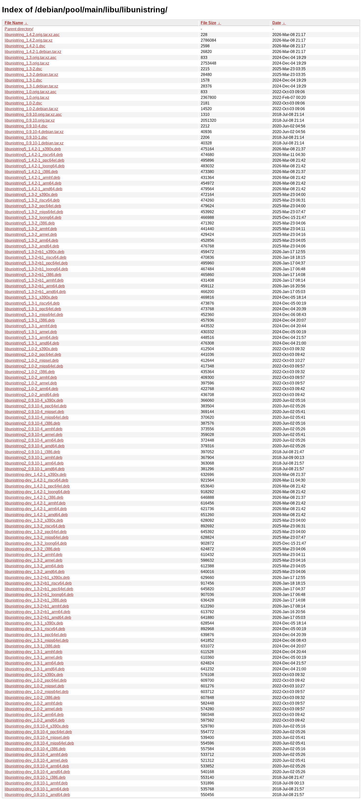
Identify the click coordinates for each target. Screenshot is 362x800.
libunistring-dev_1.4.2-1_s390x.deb (35, 474)
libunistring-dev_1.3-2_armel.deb (33, 560)
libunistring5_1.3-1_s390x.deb (31, 297)
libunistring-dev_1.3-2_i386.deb (32, 549)
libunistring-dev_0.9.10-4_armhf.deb (36, 754)
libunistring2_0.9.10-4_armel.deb (33, 435)
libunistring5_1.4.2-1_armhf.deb (32, 177)
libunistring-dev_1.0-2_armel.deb (33, 709)
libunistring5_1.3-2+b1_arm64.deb (35, 286)
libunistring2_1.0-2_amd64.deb (32, 395)
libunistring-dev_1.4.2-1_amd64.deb (36, 515)
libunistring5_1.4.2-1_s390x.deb (33, 149)
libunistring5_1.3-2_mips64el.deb (34, 212)
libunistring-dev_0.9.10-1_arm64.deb (37, 789)
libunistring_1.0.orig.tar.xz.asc (30, 92)
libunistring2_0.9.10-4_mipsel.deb (34, 412)
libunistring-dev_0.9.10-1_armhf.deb (36, 783)
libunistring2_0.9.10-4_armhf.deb (33, 429)
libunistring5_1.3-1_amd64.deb (32, 343)
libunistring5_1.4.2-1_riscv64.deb (34, 155)
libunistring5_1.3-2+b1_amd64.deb (35, 292)
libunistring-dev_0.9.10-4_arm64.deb (37, 766)
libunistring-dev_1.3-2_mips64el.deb (36, 537)
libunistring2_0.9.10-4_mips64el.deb (36, 417)
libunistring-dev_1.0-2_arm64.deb (34, 715)
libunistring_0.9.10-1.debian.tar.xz (34, 143)
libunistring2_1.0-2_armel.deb (31, 383)
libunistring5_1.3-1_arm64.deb (31, 337)
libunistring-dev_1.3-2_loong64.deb (36, 543)
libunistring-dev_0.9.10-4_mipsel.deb (37, 737)
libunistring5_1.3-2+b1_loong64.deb (36, 269)
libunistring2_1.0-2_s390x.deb (31, 349)
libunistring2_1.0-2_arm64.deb (31, 389)
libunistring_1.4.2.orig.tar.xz (28, 40)
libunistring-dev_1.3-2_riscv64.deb (35, 526)
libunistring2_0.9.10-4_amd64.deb (35, 446)
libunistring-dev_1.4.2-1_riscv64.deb (36, 480)
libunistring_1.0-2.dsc (23, 103)
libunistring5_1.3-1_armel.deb (31, 332)
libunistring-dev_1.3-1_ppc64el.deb (35, 635)
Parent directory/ (19, 29)
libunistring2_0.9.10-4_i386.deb (32, 423)
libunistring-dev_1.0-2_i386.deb (32, 698)
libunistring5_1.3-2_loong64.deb (33, 217)
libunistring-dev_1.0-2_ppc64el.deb (35, 680)
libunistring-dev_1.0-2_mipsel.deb (34, 686)
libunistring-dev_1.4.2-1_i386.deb (34, 497)
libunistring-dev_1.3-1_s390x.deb (34, 623)
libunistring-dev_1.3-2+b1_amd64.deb (38, 617)
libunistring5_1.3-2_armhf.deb (31, 229)
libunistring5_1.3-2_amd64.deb (32, 246)
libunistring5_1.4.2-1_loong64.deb (35, 166)
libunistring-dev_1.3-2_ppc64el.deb (35, 532)
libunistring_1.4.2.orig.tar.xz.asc (32, 35)
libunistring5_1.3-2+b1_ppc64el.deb (36, 263)
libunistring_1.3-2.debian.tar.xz (31, 74)
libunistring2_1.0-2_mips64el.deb (34, 366)
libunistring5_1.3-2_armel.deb (31, 234)
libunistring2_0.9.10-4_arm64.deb (34, 440)
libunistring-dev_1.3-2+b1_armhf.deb (37, 606)
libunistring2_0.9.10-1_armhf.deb (33, 457)
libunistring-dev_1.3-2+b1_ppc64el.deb (39, 589)
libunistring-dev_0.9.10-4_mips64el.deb (39, 743)
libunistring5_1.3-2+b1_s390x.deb (34, 252)
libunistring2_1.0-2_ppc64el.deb (33, 354)
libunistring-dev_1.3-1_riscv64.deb (35, 629)
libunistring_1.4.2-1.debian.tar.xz (33, 52)
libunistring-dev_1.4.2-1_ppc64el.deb (37, 486)
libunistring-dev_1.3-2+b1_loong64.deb (39, 594)
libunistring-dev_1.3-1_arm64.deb (34, 663)
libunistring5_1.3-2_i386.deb (30, 223)
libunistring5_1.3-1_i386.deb (30, 320)
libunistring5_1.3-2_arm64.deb (31, 240)
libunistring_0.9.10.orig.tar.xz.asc (33, 114)
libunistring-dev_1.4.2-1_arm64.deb (36, 509)
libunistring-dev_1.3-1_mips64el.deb (36, 640)
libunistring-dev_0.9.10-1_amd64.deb (37, 795)
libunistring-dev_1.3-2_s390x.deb (34, 520)
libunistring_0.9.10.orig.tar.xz (30, 120)
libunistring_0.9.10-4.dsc (26, 126)
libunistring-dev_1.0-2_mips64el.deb (36, 692)
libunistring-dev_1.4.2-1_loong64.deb (37, 492)
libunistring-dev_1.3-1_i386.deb (32, 646)
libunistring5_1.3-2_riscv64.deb (32, 200)
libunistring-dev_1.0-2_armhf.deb (33, 703)
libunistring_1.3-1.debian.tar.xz (31, 86)
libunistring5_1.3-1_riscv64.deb (32, 303)
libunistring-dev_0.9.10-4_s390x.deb (36, 726)
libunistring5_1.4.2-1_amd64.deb (33, 189)
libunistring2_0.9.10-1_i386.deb (32, 452)
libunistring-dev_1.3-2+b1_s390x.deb (37, 577)
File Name (14, 23)
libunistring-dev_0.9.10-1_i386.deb (35, 777)
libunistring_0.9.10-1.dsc (26, 137)
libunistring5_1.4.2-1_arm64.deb (33, 183)
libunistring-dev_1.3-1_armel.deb (33, 657)
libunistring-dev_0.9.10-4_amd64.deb (37, 772)
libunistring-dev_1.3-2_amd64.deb (35, 572)
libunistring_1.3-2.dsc (23, 69)
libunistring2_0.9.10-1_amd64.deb (35, 469)
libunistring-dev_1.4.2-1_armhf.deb (35, 503)
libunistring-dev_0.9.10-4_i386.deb (35, 749)
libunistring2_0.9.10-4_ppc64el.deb (35, 406)
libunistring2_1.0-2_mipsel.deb (32, 360)
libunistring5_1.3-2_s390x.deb (31, 194)
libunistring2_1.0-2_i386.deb (30, 372)
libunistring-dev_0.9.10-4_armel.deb (36, 760)
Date (276, 23)
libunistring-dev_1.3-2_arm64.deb (34, 566)
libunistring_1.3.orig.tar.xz (27, 63)
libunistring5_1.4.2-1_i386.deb (31, 172)
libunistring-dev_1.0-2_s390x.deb (34, 675)
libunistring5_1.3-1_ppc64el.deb (33, 309)
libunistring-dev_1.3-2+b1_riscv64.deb (38, 583)
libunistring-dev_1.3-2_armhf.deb (33, 555)
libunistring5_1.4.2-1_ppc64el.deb (34, 160)
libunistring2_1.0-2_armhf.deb (31, 377)
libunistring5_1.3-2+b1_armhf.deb (34, 280)
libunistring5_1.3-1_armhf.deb (31, 326)
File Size (208, 23)
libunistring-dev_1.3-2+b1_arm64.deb (37, 612)
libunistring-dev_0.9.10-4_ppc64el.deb (38, 732)
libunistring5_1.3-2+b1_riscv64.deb (35, 257)
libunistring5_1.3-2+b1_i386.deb (33, 275)
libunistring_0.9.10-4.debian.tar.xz (34, 132)
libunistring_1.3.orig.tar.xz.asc (30, 57)
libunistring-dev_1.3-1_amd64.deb (35, 669)
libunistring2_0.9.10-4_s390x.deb (34, 400)
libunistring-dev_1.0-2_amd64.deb (35, 720)
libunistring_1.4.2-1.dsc (25, 46)
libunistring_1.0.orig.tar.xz (27, 97)
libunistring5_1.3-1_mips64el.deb (34, 315)
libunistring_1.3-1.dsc (23, 80)
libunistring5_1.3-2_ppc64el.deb (33, 206)
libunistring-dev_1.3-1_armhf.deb (33, 652)
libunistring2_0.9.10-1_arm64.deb (34, 463)
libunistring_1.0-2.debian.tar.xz (31, 109)
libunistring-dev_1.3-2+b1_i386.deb (36, 600)
